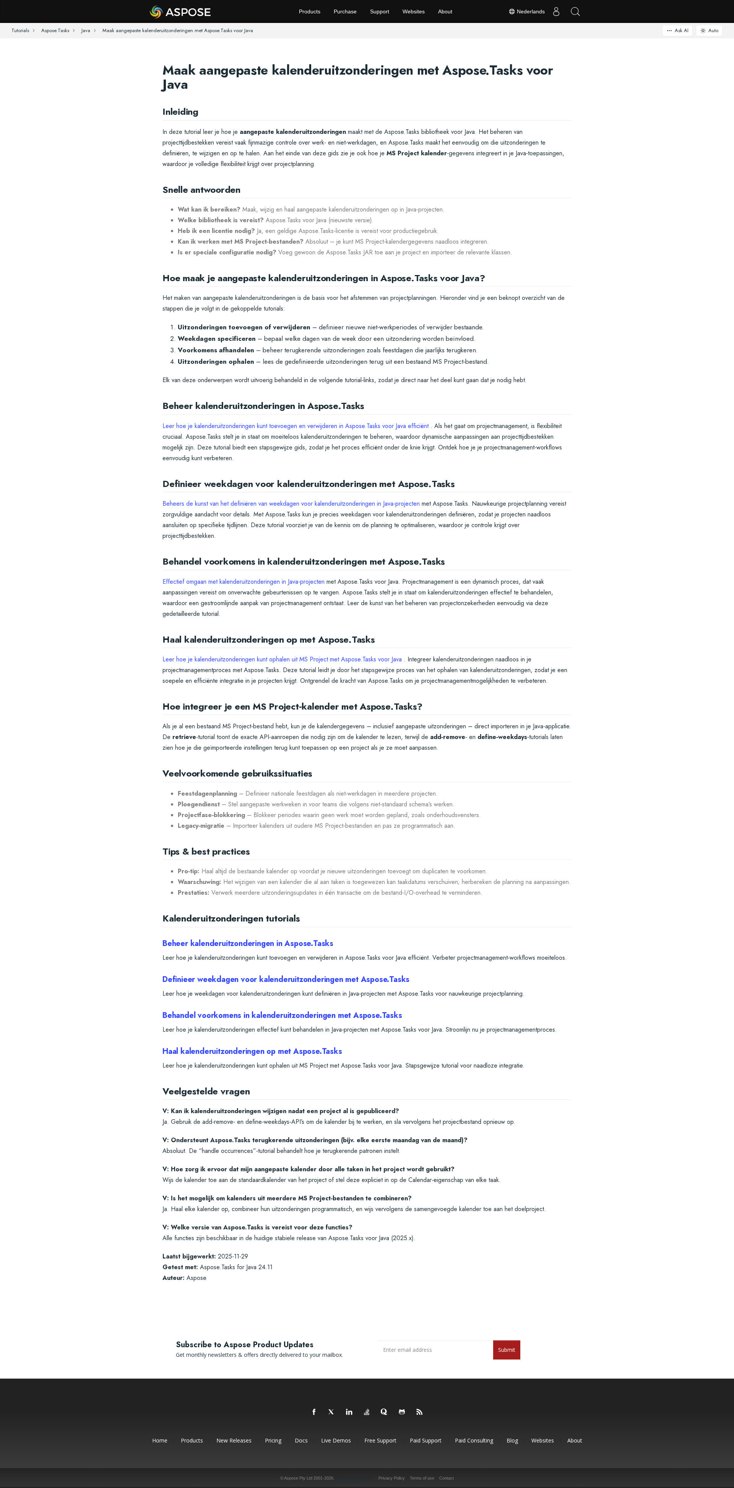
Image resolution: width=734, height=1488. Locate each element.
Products (309, 11)
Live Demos (336, 1440)
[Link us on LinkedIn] (349, 1412)
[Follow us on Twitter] (332, 1412)
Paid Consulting (474, 1440)
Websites (414, 11)
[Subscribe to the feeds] (420, 1412)
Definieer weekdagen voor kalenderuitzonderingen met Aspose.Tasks (285, 979)
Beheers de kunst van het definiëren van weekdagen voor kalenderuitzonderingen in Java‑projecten (291, 503)
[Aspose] (180, 11)
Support (379, 11)
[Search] (575, 11)
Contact (446, 1478)
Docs (301, 1440)
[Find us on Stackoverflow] (367, 1412)
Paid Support (426, 1440)
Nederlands (530, 11)
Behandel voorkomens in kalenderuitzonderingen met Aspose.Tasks (282, 1015)
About (445, 11)
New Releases (234, 1440)
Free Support (380, 1440)
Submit (506, 1349)
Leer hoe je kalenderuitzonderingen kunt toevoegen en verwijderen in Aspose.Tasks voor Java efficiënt (295, 426)
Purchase (345, 11)
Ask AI (682, 30)
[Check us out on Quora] (385, 1412)
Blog (512, 1440)
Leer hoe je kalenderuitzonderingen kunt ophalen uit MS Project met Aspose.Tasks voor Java (282, 659)
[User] (556, 11)
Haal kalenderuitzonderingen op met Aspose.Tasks (252, 1051)
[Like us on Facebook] (314, 1412)
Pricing (273, 1440)
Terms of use (422, 1478)
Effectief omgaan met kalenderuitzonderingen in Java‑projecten (243, 581)
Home (159, 1440)
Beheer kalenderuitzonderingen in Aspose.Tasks (247, 943)
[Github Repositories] (402, 1412)
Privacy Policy (391, 1478)
